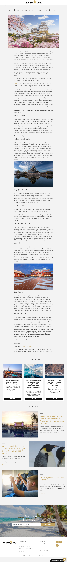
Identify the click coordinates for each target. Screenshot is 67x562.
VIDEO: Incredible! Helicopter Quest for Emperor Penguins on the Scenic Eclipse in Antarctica (14, 450)
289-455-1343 (23, 541)
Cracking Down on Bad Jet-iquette (52, 478)
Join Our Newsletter (57, 560)
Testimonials (43, 547)
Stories (7, 6)
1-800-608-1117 (22, 550)
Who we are (42, 541)
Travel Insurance (44, 550)
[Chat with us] (64, 559)
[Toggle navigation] (64, 2)
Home (3, 6)
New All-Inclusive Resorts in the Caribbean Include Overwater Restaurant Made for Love (52, 420)
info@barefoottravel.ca (25, 543)
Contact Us (42, 543)
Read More (42, 435)
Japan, (15, 83)
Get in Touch (48, 524)
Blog (41, 545)
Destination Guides (44, 549)
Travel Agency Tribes (40, 555)
